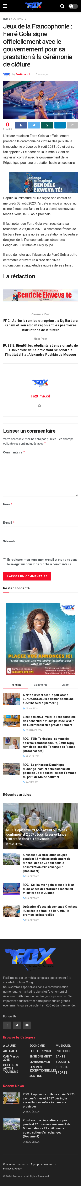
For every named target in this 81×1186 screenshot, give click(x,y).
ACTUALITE (19, 18)
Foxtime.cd (23, 74)
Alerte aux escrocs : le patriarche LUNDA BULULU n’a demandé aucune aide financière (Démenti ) (48, 699)
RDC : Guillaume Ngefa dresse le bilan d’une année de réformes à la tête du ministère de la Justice (49, 889)
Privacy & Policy (12, 1168)
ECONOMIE (37, 1045)
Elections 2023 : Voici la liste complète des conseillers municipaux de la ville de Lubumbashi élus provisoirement (49, 721)
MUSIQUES (63, 1045)
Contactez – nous (14, 1164)
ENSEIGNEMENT (40, 1056)
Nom (7, 504)
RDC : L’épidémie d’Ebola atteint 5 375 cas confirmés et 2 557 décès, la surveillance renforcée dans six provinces (36, 834)
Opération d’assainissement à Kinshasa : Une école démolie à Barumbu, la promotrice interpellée (50, 910)
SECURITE (63, 1061)
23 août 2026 (15, 844)
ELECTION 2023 (40, 1051)
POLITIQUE (63, 1051)
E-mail (9, 523)
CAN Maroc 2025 (11, 1058)
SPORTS (62, 1072)
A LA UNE (9, 1045)
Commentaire (14, 452)
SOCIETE (62, 1067)
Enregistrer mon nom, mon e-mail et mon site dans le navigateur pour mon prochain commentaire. (42, 562)
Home (6, 18)
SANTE (60, 1056)
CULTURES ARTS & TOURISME (10, 1068)
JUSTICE (35, 1076)
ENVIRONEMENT (40, 1061)
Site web (9, 541)
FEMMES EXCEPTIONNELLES (42, 1069)
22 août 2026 (32, 920)
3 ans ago (42, 74)
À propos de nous (41, 1164)
